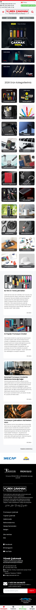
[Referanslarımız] (9, 458)
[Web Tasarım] (26, 599)
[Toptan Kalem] (18, 70)
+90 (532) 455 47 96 (7, 7)
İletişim (32, 609)
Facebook (8, 544)
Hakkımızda (7, 519)
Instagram (8, 548)
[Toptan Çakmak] (18, 56)
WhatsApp (22, 609)
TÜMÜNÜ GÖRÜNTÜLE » (26, 449)
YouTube (8, 551)
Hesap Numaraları (9, 526)
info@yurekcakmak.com (8, 4)
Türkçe (25, 2)
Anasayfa (3, 609)
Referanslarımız (9, 523)
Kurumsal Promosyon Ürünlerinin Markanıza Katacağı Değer (16, 378)
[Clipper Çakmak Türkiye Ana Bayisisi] (18, 34)
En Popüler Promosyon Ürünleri (15, 334)
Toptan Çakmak (9, 516)
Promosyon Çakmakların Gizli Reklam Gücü (17, 421)
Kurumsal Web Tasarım (25, 601)
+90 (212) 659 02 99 (7, 5)
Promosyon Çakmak (10, 512)
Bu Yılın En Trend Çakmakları (14, 291)
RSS (4, 538)
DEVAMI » (29, 313)
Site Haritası (7, 534)
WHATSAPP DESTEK (29, 6)
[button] (32, 12)
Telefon (13, 609)
